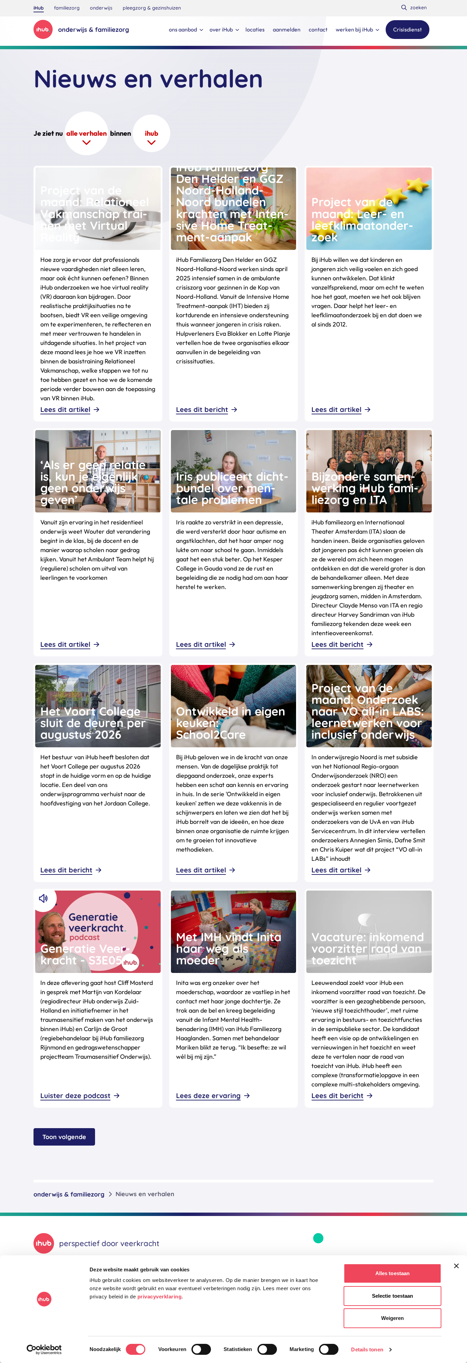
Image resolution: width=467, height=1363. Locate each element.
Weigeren (392, 1318)
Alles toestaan (392, 1273)
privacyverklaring (159, 1296)
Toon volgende (64, 1137)
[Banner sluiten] (456, 1266)
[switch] (201, 1349)
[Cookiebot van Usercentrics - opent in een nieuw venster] (44, 1350)
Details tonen (367, 1349)
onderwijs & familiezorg (69, 1194)
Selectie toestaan (392, 1296)
